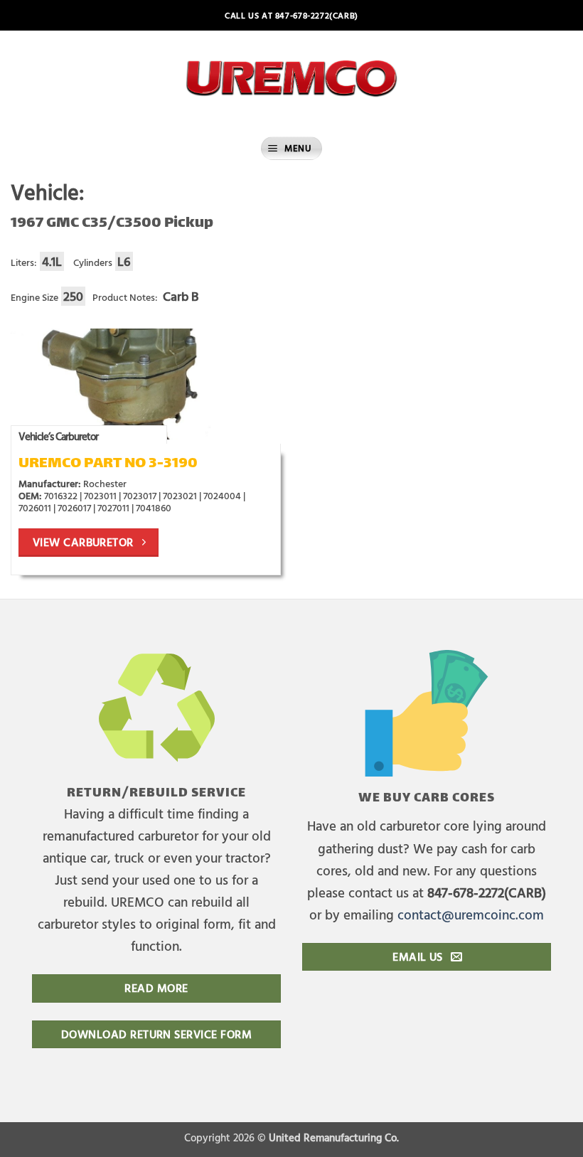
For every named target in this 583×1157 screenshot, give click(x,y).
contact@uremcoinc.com (470, 914)
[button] (291, 148)
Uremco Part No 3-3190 (108, 464)
